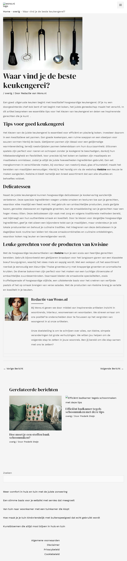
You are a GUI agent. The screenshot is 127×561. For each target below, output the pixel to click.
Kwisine (101, 169)
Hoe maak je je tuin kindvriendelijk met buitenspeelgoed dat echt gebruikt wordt (51, 517)
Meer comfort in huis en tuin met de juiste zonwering (35, 491)
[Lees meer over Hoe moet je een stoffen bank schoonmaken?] (35, 412)
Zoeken (7, 472)
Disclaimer (53, 544)
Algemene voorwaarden (45, 540)
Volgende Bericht (112, 368)
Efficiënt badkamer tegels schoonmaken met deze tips (85, 410)
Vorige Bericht (13, 368)
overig (16, 11)
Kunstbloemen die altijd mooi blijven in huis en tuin (34, 526)
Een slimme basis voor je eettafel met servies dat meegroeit (38, 500)
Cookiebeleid (52, 554)
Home (6, 11)
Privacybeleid (52, 549)
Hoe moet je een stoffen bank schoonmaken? (29, 436)
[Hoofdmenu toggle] (120, 5)
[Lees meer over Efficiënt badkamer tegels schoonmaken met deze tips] (92, 399)
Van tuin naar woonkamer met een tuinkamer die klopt (36, 509)
